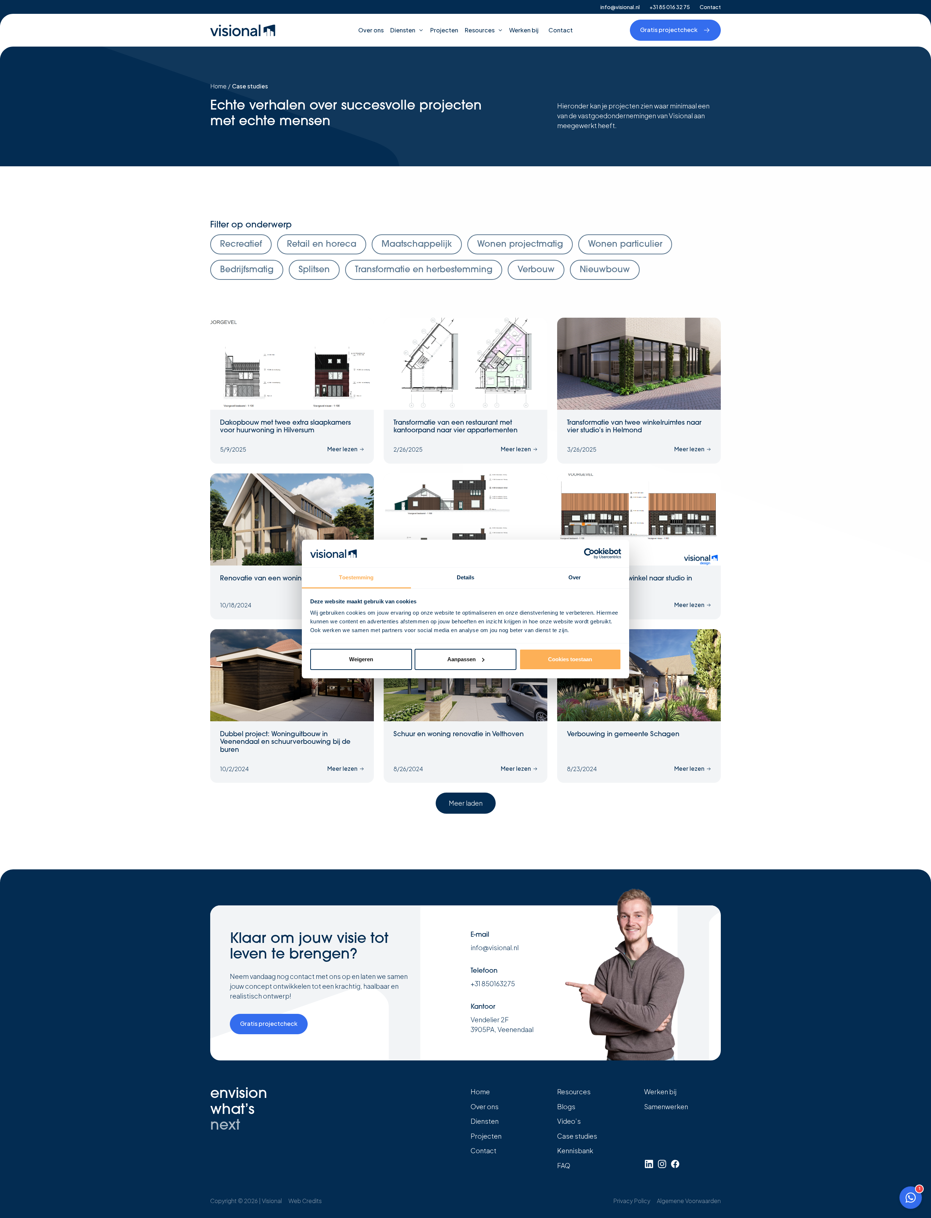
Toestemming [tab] (356, 577)
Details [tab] (466, 577)
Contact (710, 7)
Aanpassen (461, 659)
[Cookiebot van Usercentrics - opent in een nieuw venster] (589, 553)
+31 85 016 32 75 (670, 7)
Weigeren (361, 659)
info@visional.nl (620, 7)
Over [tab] (574, 577)
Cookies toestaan (570, 659)
